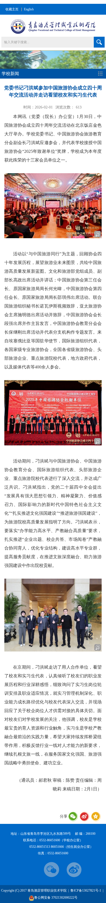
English (29, 9)
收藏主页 (11, 9)
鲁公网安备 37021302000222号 (55, 897)
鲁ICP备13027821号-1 (85, 890)
